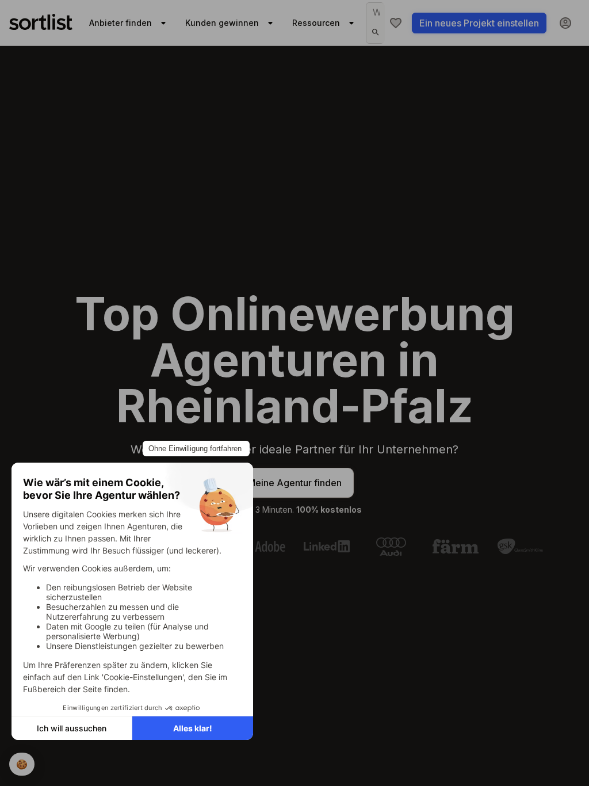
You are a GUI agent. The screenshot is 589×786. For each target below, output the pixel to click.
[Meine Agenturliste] (396, 23)
